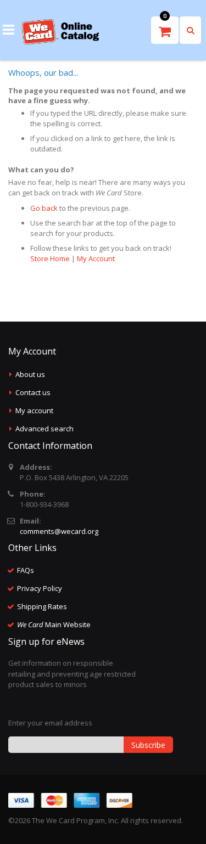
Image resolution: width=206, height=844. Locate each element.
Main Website (54, 624)
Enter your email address (50, 723)
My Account (96, 258)
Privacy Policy (39, 588)
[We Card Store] (60, 31)
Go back (44, 208)
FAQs (25, 570)
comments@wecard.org (59, 531)
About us (30, 374)
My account (34, 410)
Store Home (50, 258)
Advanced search (44, 429)
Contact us (33, 392)
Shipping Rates (42, 606)
